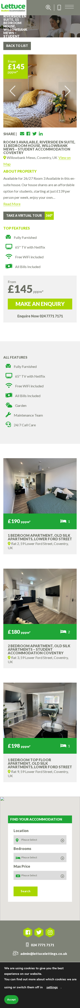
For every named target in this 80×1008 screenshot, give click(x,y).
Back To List (17, 46)
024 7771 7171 (51, 316)
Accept (11, 999)
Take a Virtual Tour (24, 215)
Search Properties (48, 7)
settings (52, 987)
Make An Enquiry (40, 304)
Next (67, 91)
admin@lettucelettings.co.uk (43, 954)
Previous (12, 91)
